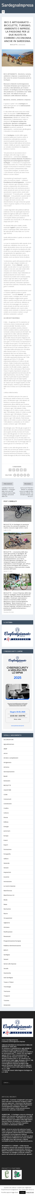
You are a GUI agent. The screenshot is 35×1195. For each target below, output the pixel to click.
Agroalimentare (9, 744)
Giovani (6, 868)
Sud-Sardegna (8, 977)
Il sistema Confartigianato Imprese (13, 1041)
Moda (5, 900)
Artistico (6, 767)
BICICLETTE (13, 44)
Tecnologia (7, 987)
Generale (6, 863)
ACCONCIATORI (8, 739)
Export (6, 845)
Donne (6, 817)
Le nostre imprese (9, 886)
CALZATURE (7, 790)
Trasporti (7, 996)
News (5, 904)
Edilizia (6, 822)
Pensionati (7, 936)
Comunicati (7, 799)
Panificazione (8, 932)
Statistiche (7, 973)
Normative (7, 909)
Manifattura (8, 890)
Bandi (5, 776)
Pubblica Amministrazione (12, 945)
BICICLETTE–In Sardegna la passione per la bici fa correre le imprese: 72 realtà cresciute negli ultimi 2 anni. (16, 526)
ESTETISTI (7, 831)
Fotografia (7, 854)
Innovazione (8, 881)
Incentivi (6, 877)
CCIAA (5, 794)
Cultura (6, 813)
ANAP (5, 749)
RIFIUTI (6, 950)
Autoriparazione (9, 772)
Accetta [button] (22, 1192)
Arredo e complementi (11, 758)
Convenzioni (8, 804)
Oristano (6, 927)
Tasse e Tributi (9, 982)
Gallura (6, 858)
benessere (7, 781)
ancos (5, 753)
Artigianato (7, 762)
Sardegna (7, 955)
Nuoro (6, 913)
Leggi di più (30, 1192)
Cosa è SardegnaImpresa (10, 1040)
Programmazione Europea (12, 941)
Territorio (7, 991)
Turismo (6, 1000)
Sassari (6, 959)
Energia (6, 826)
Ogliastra (7, 923)
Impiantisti (7, 872)
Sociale (6, 968)
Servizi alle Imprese (10, 964)
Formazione (7, 849)
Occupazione (8, 918)
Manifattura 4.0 (9, 895)
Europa (6, 836)
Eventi (6, 840)
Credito (6, 808)
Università (7, 1005)
